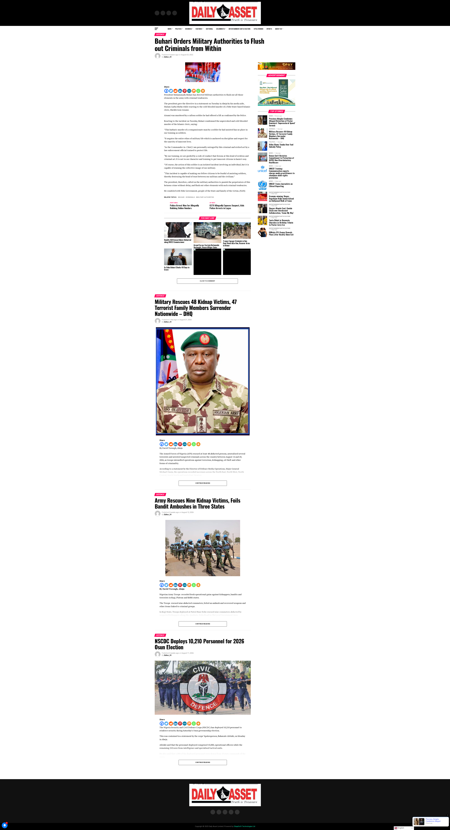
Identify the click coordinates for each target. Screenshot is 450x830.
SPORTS (269, 29)
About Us (278, 29)
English (400, 828)
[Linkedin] (180, 91)
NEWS (169, 29)
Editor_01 (168, 57)
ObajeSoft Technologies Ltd (244, 826)
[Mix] (194, 91)
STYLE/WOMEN (258, 29)
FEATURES (199, 29)
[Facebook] (166, 91)
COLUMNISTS (220, 29)
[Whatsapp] (198, 91)
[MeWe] (189, 91)
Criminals (191, 197)
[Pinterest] (185, 91)
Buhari (181, 197)
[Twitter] (171, 91)
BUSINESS (188, 29)
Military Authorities (205, 197)
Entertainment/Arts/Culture (239, 29)
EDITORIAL (209, 29)
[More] (203, 91)
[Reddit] (175, 91)
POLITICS (178, 29)
